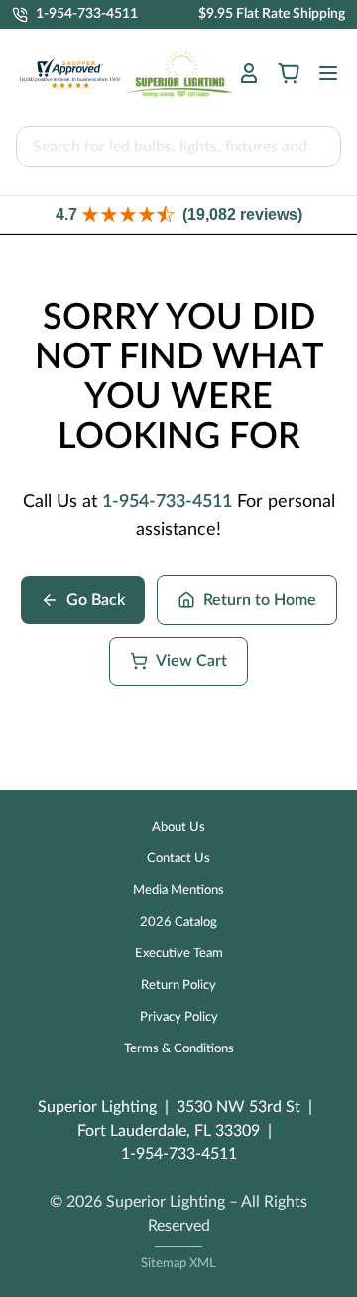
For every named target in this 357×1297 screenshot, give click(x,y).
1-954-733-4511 (167, 502)
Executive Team (179, 954)
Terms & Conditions (179, 1049)
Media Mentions (178, 890)
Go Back (95, 600)
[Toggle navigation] (322, 73)
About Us (178, 827)
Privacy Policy (179, 1017)
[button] (178, 214)
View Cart (191, 661)
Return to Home (259, 600)
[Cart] (288, 73)
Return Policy (178, 985)
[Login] (249, 73)
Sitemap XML (178, 1263)
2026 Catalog (178, 922)
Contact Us (178, 858)
